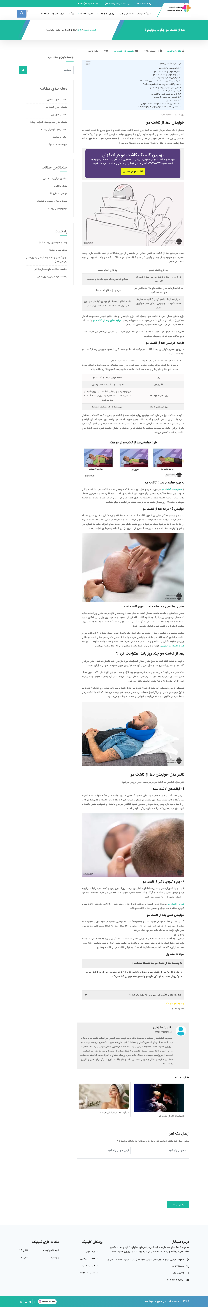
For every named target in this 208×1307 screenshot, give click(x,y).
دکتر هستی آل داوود (89, 1273)
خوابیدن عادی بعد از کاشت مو (165, 97)
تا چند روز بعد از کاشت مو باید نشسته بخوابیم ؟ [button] (157, 963)
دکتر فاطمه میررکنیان (89, 1259)
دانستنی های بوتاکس (57, 99)
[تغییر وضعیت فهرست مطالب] (86, 64)
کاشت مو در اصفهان (133, 172)
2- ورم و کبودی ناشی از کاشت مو (164, 94)
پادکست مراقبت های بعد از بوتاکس (50, 269)
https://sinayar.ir (164, 1032)
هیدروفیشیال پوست (57, 208)
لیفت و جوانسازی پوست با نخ (53, 242)
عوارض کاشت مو (176, 904)
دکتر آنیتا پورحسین (90, 1266)
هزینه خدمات (86, 14)
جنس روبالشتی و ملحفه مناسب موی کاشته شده (159, 80)
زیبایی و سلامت (59, 137)
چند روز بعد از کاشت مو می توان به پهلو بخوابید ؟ (158, 106)
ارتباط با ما (44, 14)
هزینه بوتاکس (60, 186)
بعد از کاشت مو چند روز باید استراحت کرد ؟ (161, 84)
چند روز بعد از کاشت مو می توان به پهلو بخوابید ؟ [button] (155, 995)
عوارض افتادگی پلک (58, 193)
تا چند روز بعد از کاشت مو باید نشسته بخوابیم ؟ (158, 103)
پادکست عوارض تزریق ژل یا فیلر (52, 277)
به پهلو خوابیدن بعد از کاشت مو (165, 74)
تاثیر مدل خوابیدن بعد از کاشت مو (164, 87)
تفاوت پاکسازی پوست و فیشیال (52, 201)
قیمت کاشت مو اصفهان (172, 646)
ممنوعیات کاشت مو (172, 489)
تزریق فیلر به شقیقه (58, 250)
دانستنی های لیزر (59, 114)
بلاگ (71, 14)
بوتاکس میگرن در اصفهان (55, 178)
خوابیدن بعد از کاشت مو (169, 68)
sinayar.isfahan (49, 1301)
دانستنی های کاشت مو (124, 51)
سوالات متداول (171, 100)
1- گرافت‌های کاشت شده (168, 90)
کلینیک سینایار (144, 14)
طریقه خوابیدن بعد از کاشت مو (166, 71)
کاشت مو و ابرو (126, 14)
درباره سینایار (58, 14)
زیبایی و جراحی (106, 14)
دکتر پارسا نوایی (174, 51)
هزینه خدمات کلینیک (57, 144)
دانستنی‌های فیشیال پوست (54, 129)
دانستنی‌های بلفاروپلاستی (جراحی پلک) (48, 122)
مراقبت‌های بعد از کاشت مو (107, 320)
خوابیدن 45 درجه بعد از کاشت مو (165, 77)
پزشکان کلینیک (92, 1241)
